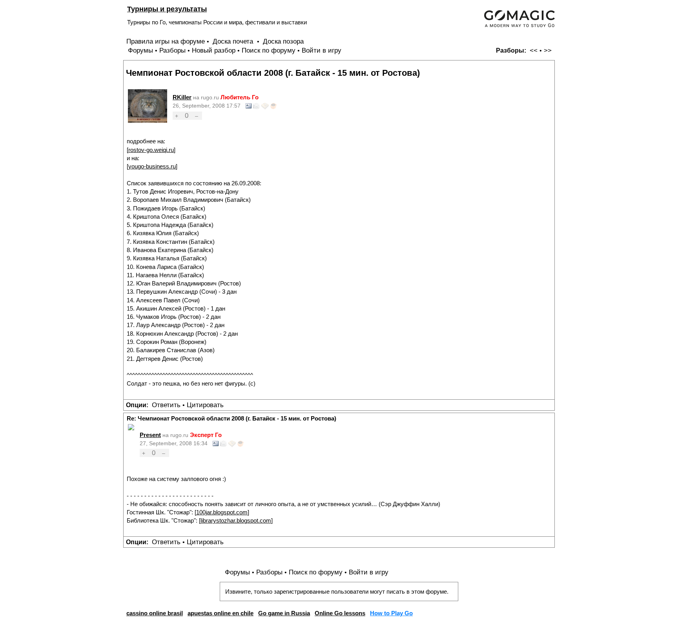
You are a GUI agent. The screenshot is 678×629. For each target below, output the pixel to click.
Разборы (172, 50)
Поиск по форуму (268, 50)
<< (534, 50)
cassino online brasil (154, 613)
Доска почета (234, 41)
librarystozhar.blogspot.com (235, 520)
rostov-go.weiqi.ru (151, 149)
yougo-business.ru (152, 166)
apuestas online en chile (220, 613)
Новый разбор (213, 50)
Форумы (140, 50)
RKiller (182, 97)
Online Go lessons (340, 613)
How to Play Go (391, 613)
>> (548, 50)
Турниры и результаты (167, 9)
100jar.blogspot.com (222, 512)
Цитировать (205, 405)
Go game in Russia (284, 613)
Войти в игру (321, 50)
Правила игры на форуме (165, 41)
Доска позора (283, 41)
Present (150, 435)
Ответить (166, 405)
